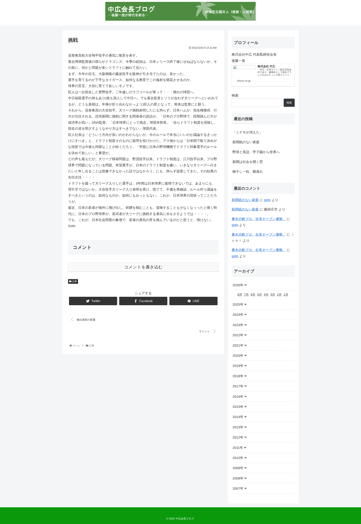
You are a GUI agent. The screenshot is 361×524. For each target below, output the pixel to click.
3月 (272, 294)
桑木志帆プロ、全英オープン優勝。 (259, 219)
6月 (253, 294)
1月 (286, 294)
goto (267, 200)
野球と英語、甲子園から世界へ (256, 152)
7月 (246, 294)
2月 (279, 294)
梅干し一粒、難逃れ (247, 171)
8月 (239, 294)
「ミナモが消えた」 (247, 132)
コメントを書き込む (143, 267)
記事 (74, 281)
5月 (259, 294)
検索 (235, 95)
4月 (266, 294)
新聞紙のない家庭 (245, 142)
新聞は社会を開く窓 (247, 162)
